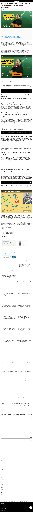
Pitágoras (2, 484)
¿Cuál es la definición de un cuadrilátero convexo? (11, 36)
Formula (2, 477)
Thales (2, 494)
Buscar (2, 436)
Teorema (2, 492)
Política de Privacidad (4, 508)
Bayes (2, 466)
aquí (1, 460)
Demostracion (3, 472)
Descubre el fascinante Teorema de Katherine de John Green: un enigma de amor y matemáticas (25, 233)
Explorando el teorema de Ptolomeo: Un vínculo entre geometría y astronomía (15, 38)
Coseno (2, 471)
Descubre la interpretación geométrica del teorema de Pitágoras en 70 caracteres (7, 233)
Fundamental (3, 479)
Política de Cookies (3, 510)
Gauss (2, 481)
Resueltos (2, 489)
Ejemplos (2, 474)
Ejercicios (2, 476)
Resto (2, 487)
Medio (2, 482)
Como (2, 469)
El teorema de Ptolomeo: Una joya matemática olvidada (12, 37)
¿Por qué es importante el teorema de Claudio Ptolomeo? (12, 32)
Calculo (2, 467)
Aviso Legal (2, 509)
